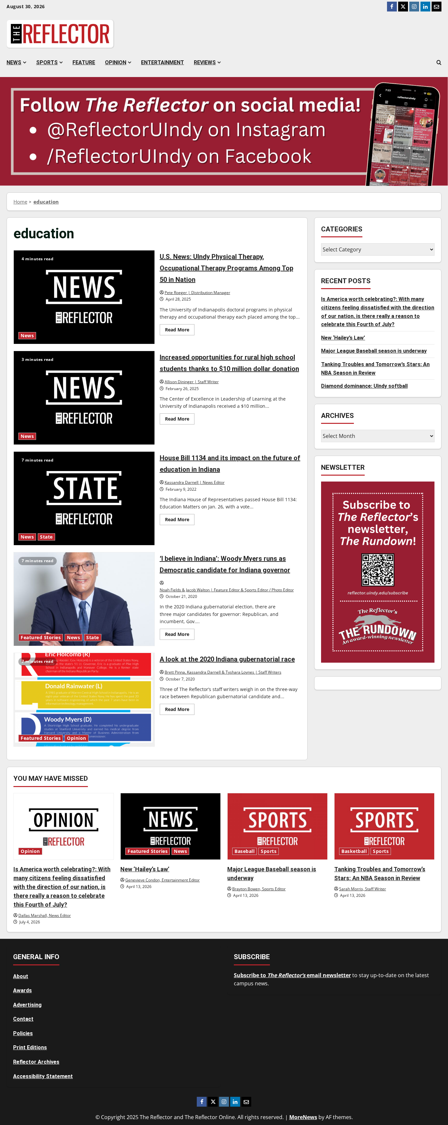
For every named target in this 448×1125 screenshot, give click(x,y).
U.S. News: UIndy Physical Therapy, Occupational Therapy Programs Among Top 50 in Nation (84, 297)
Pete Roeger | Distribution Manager (197, 292)
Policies (23, 1033)
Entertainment (162, 62)
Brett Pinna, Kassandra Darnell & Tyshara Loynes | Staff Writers (223, 672)
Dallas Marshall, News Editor (44, 915)
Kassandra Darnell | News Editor (195, 482)
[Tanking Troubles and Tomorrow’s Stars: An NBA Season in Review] (384, 826)
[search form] (439, 62)
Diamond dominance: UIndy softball (364, 386)
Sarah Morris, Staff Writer (362, 889)
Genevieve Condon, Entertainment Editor (162, 880)
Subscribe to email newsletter (292, 975)
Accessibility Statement (43, 1076)
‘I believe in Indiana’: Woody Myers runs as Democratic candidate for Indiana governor (84, 599)
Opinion (115, 62)
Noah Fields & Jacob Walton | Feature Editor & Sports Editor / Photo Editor (227, 590)
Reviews (205, 62)
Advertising (27, 1005)
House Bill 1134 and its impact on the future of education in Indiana (84, 498)
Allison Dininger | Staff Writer (192, 382)
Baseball (244, 851)
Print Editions (30, 1047)
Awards (22, 990)
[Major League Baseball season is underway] (277, 826)
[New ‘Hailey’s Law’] (170, 826)
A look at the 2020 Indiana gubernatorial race (84, 700)
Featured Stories (41, 638)
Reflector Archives (36, 1062)
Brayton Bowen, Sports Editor (259, 889)
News (14, 62)
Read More (179, 330)
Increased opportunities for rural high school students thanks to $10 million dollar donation (84, 398)
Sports (47, 62)
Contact (23, 1019)
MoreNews (303, 1117)
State (46, 537)
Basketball (354, 851)
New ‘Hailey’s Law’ (343, 338)
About (20, 976)
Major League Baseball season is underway (374, 351)
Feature (83, 62)
